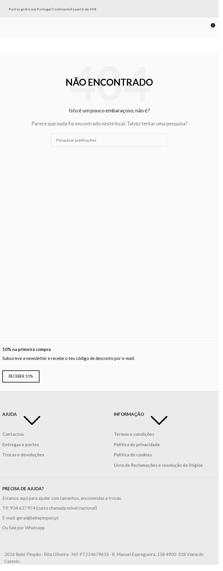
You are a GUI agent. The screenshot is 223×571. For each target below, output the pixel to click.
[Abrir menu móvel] (6, 27)
